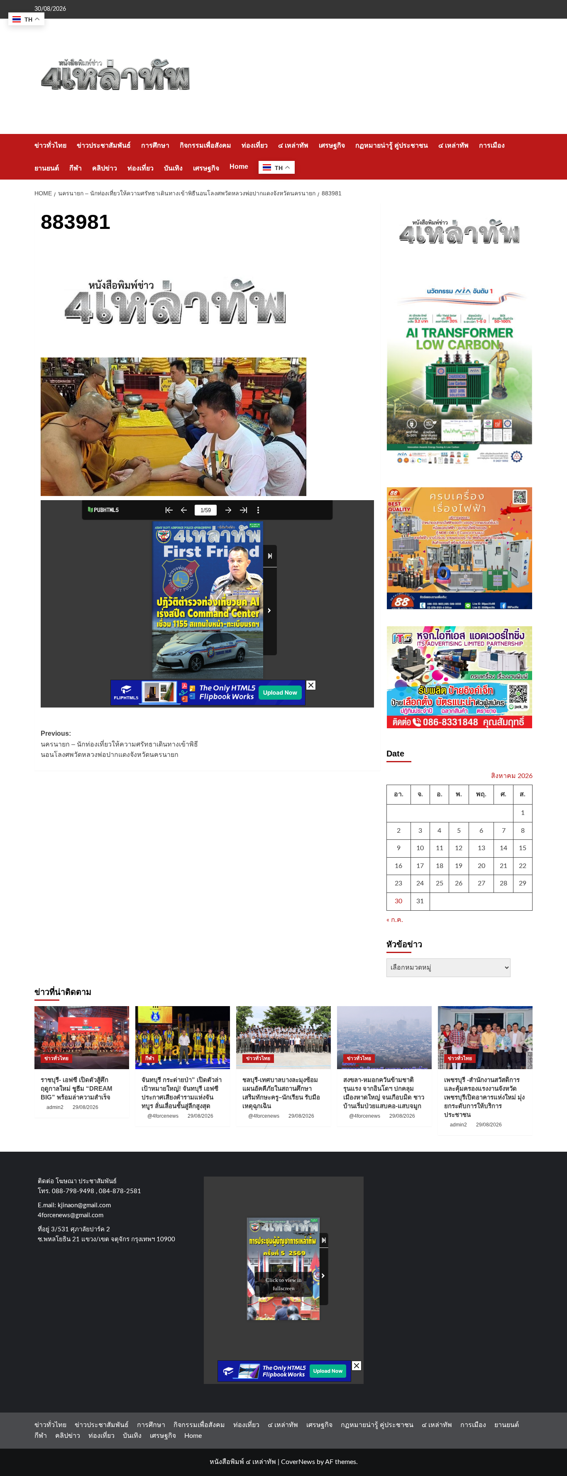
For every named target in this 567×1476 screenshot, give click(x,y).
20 (481, 866)
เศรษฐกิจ (332, 145)
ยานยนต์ (46, 168)
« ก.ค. (394, 920)
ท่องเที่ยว (255, 145)
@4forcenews (162, 1116)
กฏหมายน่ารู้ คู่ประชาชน (391, 145)
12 (458, 848)
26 (458, 883)
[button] (527, 156)
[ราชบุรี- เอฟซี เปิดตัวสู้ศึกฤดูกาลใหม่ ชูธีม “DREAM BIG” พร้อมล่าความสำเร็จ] (81, 1037)
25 (439, 883)
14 (503, 848)
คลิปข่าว (104, 168)
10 (420, 848)
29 (522, 883)
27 (481, 883)
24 (420, 883)
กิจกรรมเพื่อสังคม (205, 145)
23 (398, 883)
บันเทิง (173, 168)
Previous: (119, 744)
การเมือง (492, 145)
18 (439, 866)
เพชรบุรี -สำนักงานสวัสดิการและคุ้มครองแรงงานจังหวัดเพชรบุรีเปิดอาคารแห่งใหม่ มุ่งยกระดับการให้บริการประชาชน (484, 1097)
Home (239, 166)
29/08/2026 (85, 1107)
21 (503, 866)
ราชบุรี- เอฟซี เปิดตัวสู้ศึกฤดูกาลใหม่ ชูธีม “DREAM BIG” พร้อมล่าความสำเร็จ (76, 1088)
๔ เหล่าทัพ (293, 145)
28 (503, 883)
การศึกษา (155, 145)
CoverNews (298, 1462)
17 (420, 866)
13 (481, 848)
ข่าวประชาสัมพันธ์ (104, 145)
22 (522, 866)
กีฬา (75, 168)
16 (398, 866)
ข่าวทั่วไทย (50, 145)
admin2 (55, 1107)
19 (458, 866)
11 (439, 848)
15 (522, 848)
